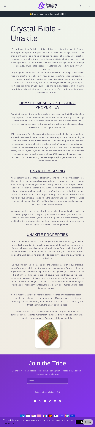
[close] (92, 14)
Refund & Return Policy (44, 392)
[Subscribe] (65, 381)
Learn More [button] (9, 423)
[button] (4, 5)
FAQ (58, 392)
